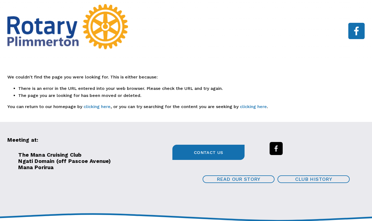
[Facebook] (356, 31)
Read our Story (238, 179)
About (162, 27)
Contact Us (208, 152)
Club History (313, 179)
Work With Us (247, 27)
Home (139, 27)
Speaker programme (201, 27)
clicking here (97, 106)
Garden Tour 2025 (151, 34)
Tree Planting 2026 (292, 27)
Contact (189, 34)
